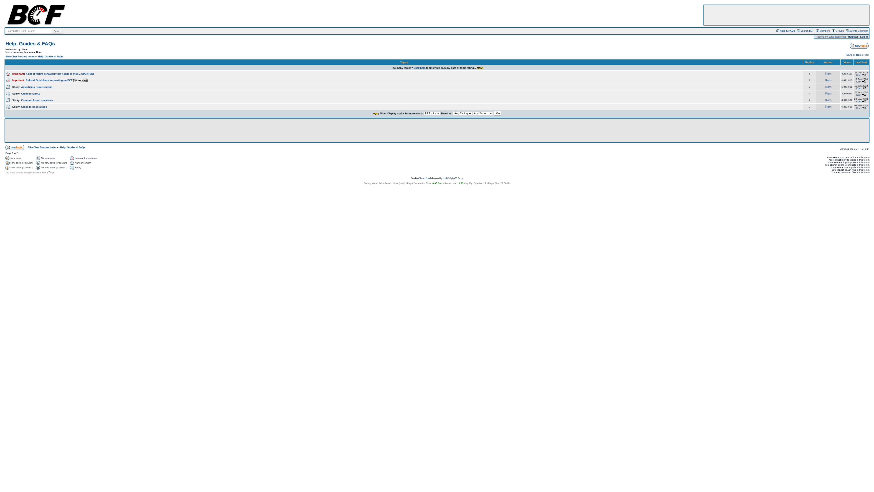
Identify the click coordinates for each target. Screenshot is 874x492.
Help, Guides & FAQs (30, 43)
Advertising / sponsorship (36, 87)
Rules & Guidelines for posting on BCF (49, 80)
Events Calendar (858, 30)
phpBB (446, 178)
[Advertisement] (786, 15)
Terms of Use (424, 178)
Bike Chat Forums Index (19, 56)
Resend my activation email (831, 36)
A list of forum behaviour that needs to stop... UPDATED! (60, 73)
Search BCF (807, 30)
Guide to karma (30, 93)
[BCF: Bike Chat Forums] (36, 24)
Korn (828, 73)
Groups (840, 30)
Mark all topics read (857, 55)
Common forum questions (37, 100)
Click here (419, 68)
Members (825, 30)
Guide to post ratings (34, 106)
